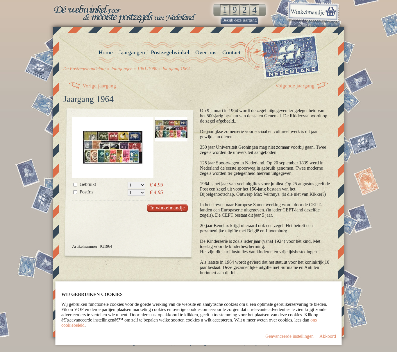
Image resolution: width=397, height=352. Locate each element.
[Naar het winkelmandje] (313, 12)
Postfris (86, 191)
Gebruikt (88, 184)
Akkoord (327, 336)
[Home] (126, 13)
